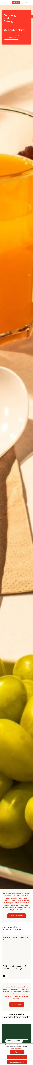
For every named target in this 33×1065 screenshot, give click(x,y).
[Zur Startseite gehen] (14, 2)
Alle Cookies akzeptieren (17, 1062)
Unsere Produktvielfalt (16, 915)
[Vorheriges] (2, 957)
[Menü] (3, 2)
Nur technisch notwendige (17, 1057)
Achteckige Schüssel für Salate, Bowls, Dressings (15, 967)
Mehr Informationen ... (16, 1048)
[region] (16, 957)
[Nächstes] (31, 957)
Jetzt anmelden (16, 1004)
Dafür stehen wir (11, 37)
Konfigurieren (17, 1052)
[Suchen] (26, 2)
